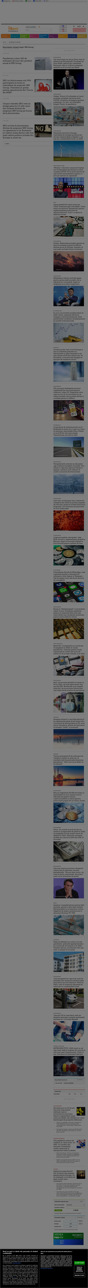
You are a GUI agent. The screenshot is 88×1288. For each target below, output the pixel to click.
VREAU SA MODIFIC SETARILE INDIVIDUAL (79, 1269)
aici (15, 1276)
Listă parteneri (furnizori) (47, 1268)
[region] (44, 1268)
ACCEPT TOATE (79, 1262)
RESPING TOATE (79, 1275)
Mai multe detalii (17, 1262)
